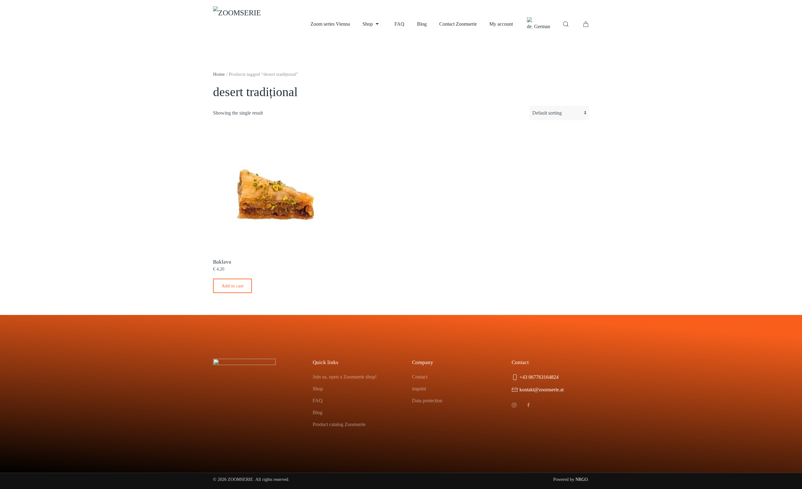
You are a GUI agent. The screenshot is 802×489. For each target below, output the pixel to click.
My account (501, 24)
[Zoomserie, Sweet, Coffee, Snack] (244, 24)
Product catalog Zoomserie (339, 424)
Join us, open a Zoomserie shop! (345, 376)
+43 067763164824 (539, 377)
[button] (566, 24)
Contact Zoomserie (458, 24)
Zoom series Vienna (330, 24)
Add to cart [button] (232, 285)
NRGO (581, 479)
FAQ (399, 24)
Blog (422, 24)
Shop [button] (367, 24)
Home (219, 74)
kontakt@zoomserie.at (541, 389)
